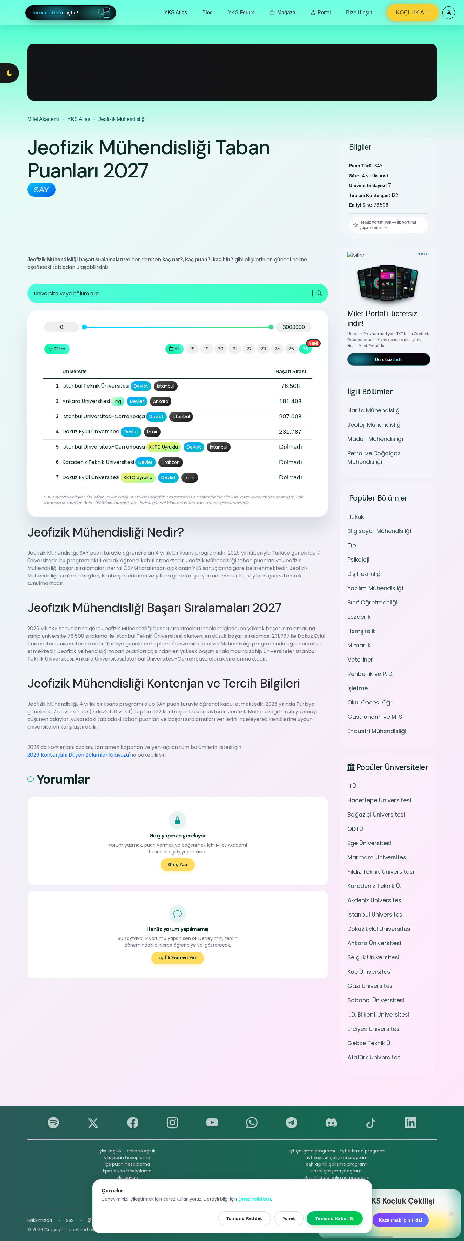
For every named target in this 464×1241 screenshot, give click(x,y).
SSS (70, 1220)
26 (305, 348)
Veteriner (360, 660)
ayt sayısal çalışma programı (337, 1157)
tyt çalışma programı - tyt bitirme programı (336, 1151)
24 (277, 348)
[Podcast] (89, 1220)
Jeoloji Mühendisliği (374, 425)
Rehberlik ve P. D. (370, 674)
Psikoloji (358, 560)
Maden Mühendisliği (375, 439)
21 (235, 348)
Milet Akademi (43, 119)
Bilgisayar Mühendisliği (379, 531)
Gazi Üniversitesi (370, 986)
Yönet (289, 1218)
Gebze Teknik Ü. (369, 1043)
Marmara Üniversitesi (377, 857)
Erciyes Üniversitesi (374, 1029)
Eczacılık (359, 617)
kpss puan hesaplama (127, 1171)
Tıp (351, 545)
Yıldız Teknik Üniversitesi (380, 872)
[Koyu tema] (9, 73)
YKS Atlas (175, 12)
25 (291, 348)
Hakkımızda (39, 1220)
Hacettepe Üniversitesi (379, 800)
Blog (207, 12)
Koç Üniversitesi (369, 972)
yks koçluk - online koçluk (127, 1151)
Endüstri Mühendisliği (376, 731)
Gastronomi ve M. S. (375, 717)
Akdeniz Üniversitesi (375, 900)
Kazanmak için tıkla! (400, 1220)
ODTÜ (355, 829)
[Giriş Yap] (448, 12)
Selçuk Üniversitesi (373, 957)
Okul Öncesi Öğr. (370, 702)
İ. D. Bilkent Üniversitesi (378, 1014)
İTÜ (351, 786)
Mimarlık (359, 645)
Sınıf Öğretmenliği (372, 602)
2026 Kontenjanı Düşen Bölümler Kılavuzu (78, 754)
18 (192, 348)
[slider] (84, 327)
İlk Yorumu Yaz (181, 957)
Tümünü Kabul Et (334, 1218)
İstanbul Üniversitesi (375, 914)
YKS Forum (241, 12)
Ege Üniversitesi (369, 843)
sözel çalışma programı (337, 1171)
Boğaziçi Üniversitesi (376, 814)
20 (220, 348)
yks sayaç (127, 1177)
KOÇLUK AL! (412, 12)
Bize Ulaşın (359, 12)
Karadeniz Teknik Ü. (374, 886)
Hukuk (355, 517)
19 (206, 348)
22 (249, 348)
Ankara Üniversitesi (374, 943)
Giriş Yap (177, 864)
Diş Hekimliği (364, 574)
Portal (323, 12)
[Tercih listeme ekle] (49, 386)
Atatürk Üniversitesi (374, 1057)
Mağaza (285, 12)
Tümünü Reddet (244, 1218)
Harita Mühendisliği (374, 410)
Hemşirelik (361, 631)
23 (263, 348)
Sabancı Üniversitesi (375, 1000)
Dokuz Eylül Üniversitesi (379, 929)
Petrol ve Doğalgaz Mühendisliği (373, 457)
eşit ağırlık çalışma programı (337, 1164)
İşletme (357, 688)
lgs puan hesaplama (127, 1164)
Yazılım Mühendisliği (375, 588)
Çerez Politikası (254, 1199)
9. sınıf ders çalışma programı (336, 1177)
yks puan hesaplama (127, 1157)
